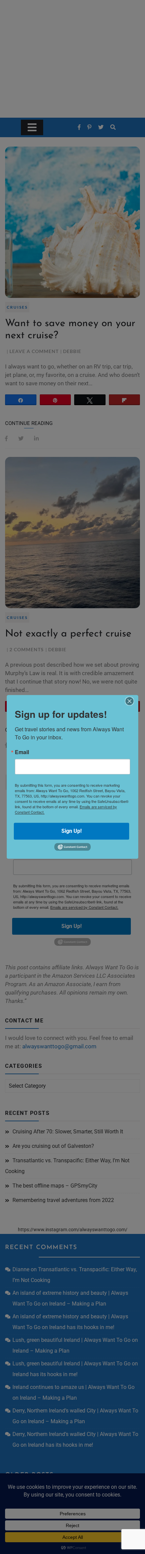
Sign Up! (71, 831)
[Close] (129, 701)
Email (22, 752)
